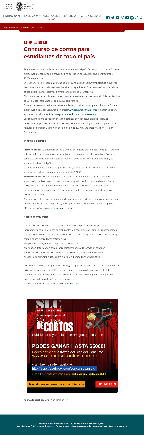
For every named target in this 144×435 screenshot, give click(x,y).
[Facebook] (108, 18)
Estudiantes (37, 27)
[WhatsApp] (137, 18)
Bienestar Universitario (21, 27)
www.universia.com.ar (70, 283)
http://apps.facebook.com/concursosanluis (73, 114)
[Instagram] (122, 18)
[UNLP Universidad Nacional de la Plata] (18, 6)
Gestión (7, 27)
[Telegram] (132, 18)
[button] (21, 15)
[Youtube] (117, 18)
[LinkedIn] (127, 18)
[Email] (35, 42)
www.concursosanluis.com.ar (83, 109)
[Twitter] (113, 18)
